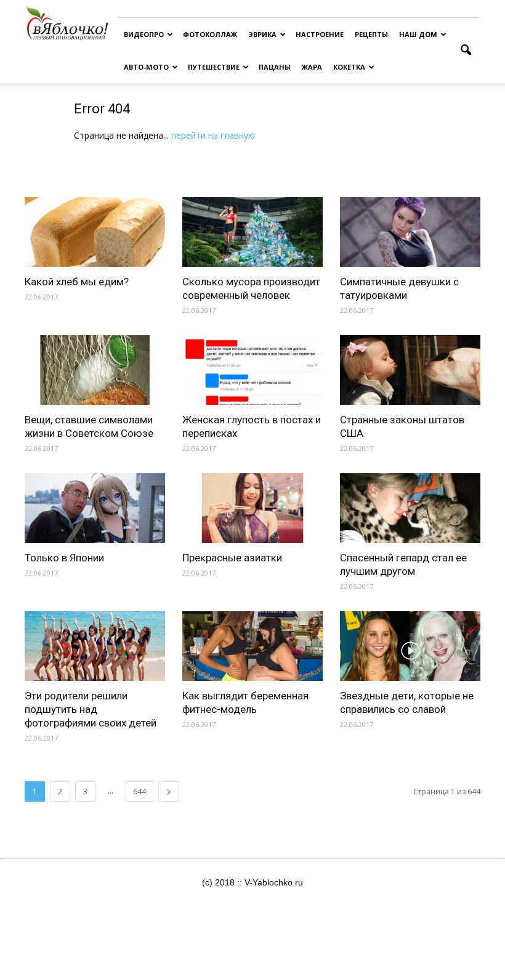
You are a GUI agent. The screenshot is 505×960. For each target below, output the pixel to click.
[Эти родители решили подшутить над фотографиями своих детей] (95, 646)
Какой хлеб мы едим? (77, 281)
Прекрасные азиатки (232, 557)
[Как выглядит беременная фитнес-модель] (252, 646)
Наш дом (418, 34)
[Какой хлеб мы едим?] (95, 232)
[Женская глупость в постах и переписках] (252, 370)
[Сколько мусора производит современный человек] (252, 232)
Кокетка (349, 66)
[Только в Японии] (95, 508)
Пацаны (275, 66)
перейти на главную (213, 135)
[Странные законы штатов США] (410, 370)
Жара (312, 66)
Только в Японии (64, 557)
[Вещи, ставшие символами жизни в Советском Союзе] (95, 370)
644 (139, 791)
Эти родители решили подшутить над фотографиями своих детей (90, 709)
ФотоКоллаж (210, 34)
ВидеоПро (144, 34)
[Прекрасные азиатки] (252, 508)
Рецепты (371, 34)
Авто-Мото (146, 66)
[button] (465, 50)
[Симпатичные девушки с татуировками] (410, 232)
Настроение (320, 34)
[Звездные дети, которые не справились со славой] (410, 646)
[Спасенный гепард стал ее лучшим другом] (410, 508)
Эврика (262, 34)
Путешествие (214, 66)
